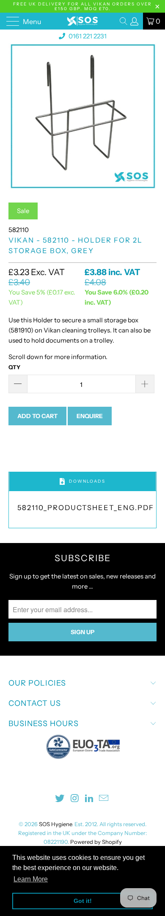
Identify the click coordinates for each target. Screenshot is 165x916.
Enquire (90, 416)
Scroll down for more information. (57, 357)
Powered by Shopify (96, 841)
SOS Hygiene (55, 824)
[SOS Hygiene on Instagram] (75, 799)
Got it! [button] (83, 900)
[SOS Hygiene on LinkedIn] (89, 799)
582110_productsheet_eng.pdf (85, 507)
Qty (14, 367)
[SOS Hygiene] (82, 21)
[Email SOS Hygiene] (104, 799)
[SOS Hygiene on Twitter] (60, 799)
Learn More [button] (31, 879)
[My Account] (134, 21)
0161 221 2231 (87, 36)
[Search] (124, 21)
